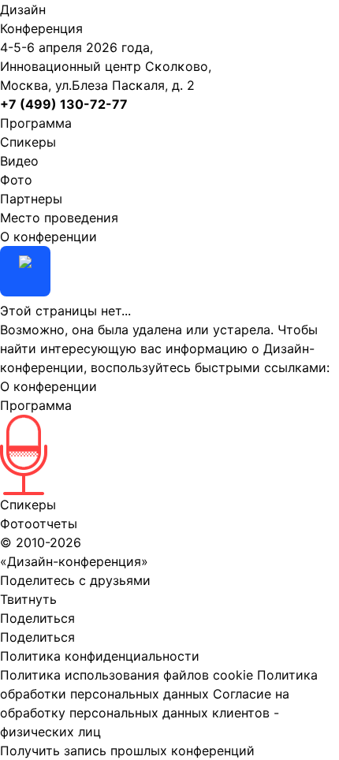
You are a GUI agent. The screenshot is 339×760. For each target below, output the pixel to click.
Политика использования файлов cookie (126, 675)
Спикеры (28, 142)
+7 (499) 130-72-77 (64, 104)
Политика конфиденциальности (99, 656)
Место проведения (59, 217)
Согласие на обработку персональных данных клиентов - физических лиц (144, 713)
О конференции (48, 236)
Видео (19, 161)
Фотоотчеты (38, 523)
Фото (16, 180)
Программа (36, 123)
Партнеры (31, 199)
